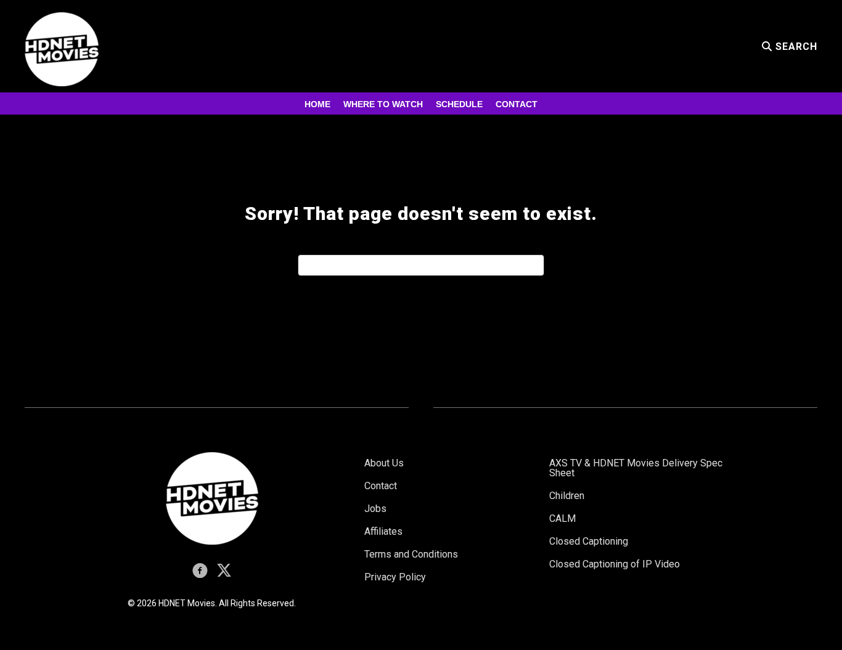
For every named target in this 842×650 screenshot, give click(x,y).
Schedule (459, 104)
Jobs (375, 508)
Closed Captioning (588, 541)
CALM (562, 518)
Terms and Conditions (411, 554)
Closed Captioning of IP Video (614, 564)
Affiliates (383, 531)
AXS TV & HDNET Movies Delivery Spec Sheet (635, 468)
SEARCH (794, 46)
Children (566, 496)
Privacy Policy (395, 577)
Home (317, 104)
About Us (384, 463)
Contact (516, 104)
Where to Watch (383, 104)
